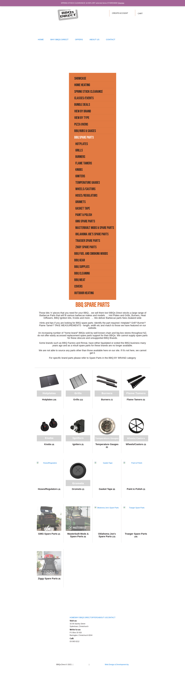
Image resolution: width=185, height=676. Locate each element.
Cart (140, 13)
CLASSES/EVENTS (84, 98)
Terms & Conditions (81, 664)
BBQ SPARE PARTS (84, 137)
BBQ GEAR (79, 260)
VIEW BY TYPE (81, 118)
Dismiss (121, 3)
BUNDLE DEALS (82, 104)
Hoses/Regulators (86, 195)
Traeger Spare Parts (87, 241)
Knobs (79, 169)
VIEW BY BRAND (82, 111)
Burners (80, 157)
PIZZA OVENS (81, 124)
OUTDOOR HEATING (84, 293)
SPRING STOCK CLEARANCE (88, 91)
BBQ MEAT (79, 280)
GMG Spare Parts (85, 221)
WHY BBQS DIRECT (59, 39)
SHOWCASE (80, 78)
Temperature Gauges (87, 182)
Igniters (80, 176)
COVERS (78, 286)
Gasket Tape (82, 208)
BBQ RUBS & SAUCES (85, 131)
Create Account (120, 13)
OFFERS (79, 39)
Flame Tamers (83, 163)
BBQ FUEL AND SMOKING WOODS (91, 253)
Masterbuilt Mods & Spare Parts (94, 228)
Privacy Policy (95, 664)
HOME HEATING (82, 85)
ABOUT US (94, 39)
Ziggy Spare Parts (86, 247)
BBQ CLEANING (82, 273)
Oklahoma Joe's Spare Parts (92, 234)
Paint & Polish (83, 215)
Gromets (80, 202)
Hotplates (81, 144)
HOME (41, 39)
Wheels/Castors (85, 189)
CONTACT (110, 39)
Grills (79, 150)
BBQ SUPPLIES (82, 267)
